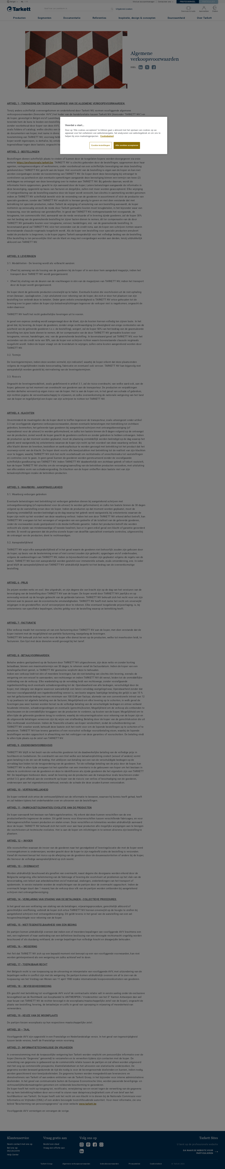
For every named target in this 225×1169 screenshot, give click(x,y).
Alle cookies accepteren (126, 145)
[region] (113, 135)
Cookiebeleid (107, 136)
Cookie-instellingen (100, 145)
